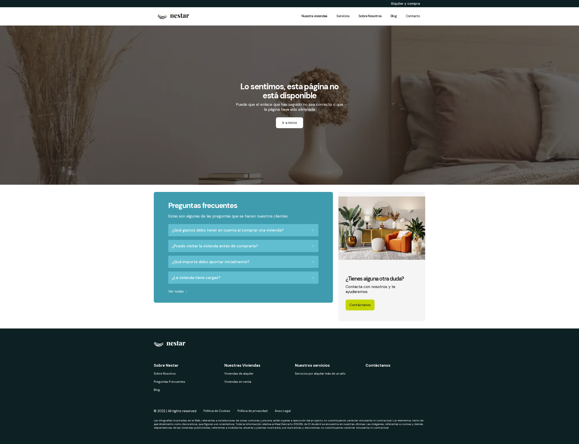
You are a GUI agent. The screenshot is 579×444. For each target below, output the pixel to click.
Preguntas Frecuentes (169, 382)
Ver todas (176, 291)
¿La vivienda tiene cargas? (196, 277)
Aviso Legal (283, 411)
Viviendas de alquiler (239, 374)
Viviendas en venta (237, 382)
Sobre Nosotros (165, 374)
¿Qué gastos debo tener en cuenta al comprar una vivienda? (228, 230)
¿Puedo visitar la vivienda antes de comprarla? (215, 245)
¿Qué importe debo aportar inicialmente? (210, 261)
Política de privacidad (252, 411)
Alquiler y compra (405, 3)
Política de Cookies (217, 411)
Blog (157, 390)
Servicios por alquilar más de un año (320, 374)
